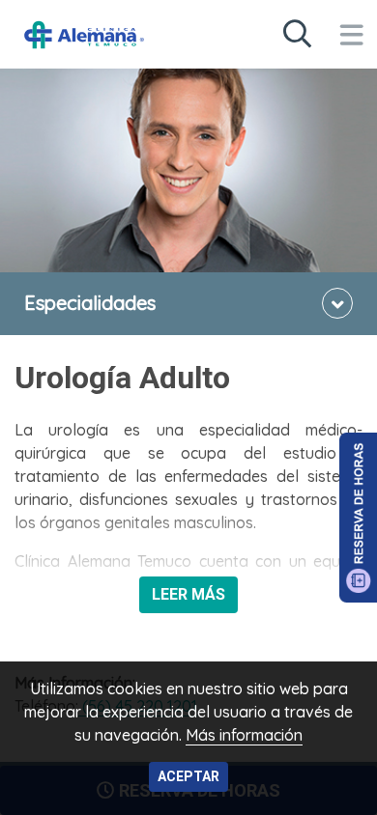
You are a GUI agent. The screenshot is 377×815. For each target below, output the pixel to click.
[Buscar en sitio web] (296, 34)
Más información (244, 735)
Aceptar (188, 776)
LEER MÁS (188, 594)
